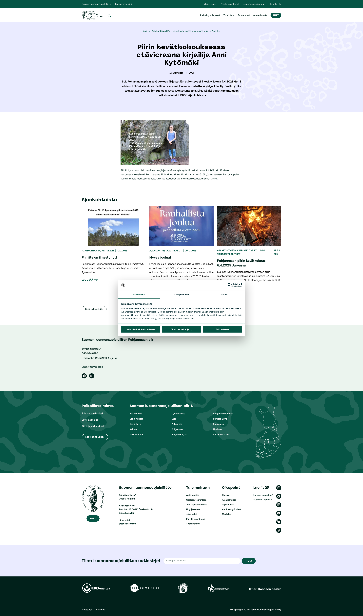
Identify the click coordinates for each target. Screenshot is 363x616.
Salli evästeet (222, 329)
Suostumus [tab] (139, 294)
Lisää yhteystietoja (92, 366)
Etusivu (146, 31)
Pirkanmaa (176, 424)
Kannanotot (245, 250)
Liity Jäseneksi (94, 437)
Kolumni (259, 250)
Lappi (174, 418)
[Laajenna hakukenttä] (109, 15)
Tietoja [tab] (224, 294)
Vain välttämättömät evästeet (141, 329)
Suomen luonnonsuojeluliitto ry (265, 609)
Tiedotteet (223, 254)
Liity (276, 15)
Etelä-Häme (136, 413)
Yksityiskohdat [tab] (181, 294)
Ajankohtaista (159, 31)
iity (93, 518)
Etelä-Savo (135, 424)
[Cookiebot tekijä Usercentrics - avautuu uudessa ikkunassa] (229, 285)
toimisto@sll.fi (126, 513)
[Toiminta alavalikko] (233, 15)
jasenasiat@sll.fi (127, 523)
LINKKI (215, 178)
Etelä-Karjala (136, 418)
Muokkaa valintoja (180, 329)
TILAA (248, 560)
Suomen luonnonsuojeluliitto (96, 4)
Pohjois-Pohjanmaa (223, 413)
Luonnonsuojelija (262, 495)
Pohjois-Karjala (179, 434)
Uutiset (235, 254)
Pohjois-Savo (220, 418)
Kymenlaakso (178, 413)
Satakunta (218, 424)
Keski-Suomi (136, 434)
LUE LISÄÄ (87, 280)
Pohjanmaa (177, 429)
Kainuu (133, 429)
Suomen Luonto (261, 499)
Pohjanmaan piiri (123, 4)
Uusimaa (217, 429)
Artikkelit (108, 250)
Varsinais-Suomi (221, 434)
